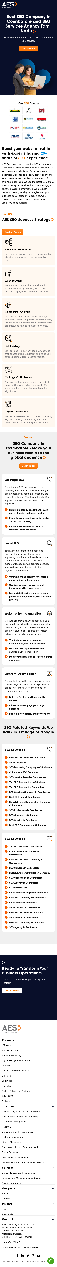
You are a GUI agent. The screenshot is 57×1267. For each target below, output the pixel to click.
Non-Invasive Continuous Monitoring (20, 1116)
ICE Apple (7, 1045)
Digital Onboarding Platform (15, 1070)
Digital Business (10, 1152)
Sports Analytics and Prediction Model (21, 1147)
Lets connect (28, 48)
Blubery (6, 1101)
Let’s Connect (12, 990)
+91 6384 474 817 (11, 1242)
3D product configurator (14, 1121)
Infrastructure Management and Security (22, 1178)
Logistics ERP (8, 1081)
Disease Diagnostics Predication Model (21, 1111)
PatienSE (6, 1126)
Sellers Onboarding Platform (16, 1091)
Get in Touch (28, 465)
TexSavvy (6, 1065)
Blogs (5, 1209)
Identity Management (12, 1142)
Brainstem (7, 1086)
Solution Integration (11, 1183)
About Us (6, 1193)
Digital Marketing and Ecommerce (18, 1173)
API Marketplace (10, 1050)
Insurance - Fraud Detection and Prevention (23, 1162)
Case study (7, 1214)
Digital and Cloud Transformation (18, 1132)
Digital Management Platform (16, 1060)
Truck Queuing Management (16, 1157)
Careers (6, 1198)
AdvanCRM (7, 1096)
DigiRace (6, 1075)
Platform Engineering (12, 1137)
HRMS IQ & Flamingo (12, 1055)
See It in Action (13, 232)
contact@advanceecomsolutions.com (20, 1247)
